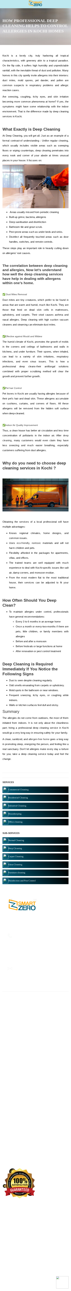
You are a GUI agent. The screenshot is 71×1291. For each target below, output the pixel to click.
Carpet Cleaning (12, 1086)
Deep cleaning (11, 1062)
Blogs (7, 1141)
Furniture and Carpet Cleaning (20, 1071)
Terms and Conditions (15, 1156)
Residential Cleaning (15, 1091)
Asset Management (14, 1076)
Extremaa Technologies (35, 1281)
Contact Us (10, 1146)
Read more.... (40, 922)
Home (7, 1112)
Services (8, 1122)
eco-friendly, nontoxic (29, 543)
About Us (9, 1117)
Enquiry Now (11, 1132)
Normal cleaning (13, 1067)
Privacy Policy (11, 1151)
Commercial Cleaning (15, 1081)
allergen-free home (39, 739)
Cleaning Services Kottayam (19, 1127)
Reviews (8, 1137)
